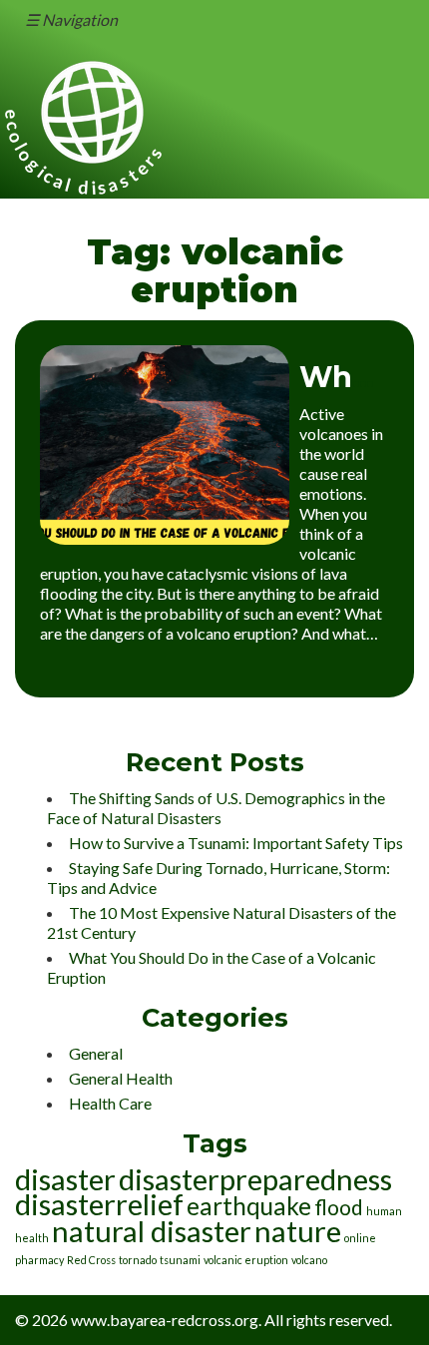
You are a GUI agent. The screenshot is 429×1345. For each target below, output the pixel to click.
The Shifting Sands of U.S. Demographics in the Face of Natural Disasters (216, 807)
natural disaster (151, 1230)
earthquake (249, 1205)
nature (297, 1230)
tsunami (180, 1259)
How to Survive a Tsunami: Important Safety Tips (236, 842)
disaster (65, 1178)
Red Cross (91, 1259)
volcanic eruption (246, 1259)
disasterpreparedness (255, 1178)
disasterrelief (99, 1203)
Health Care (110, 1103)
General (96, 1053)
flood (338, 1206)
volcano (309, 1259)
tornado (138, 1259)
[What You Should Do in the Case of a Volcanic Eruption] (164, 538)
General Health (121, 1078)
